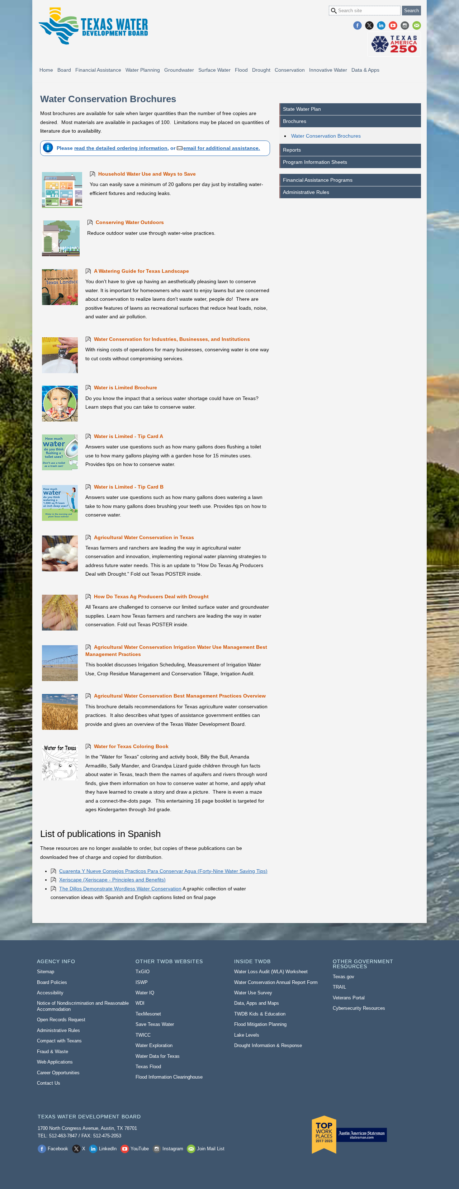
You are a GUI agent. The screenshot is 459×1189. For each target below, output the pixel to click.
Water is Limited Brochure (125, 387)
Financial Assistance (98, 70)
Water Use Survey (253, 992)
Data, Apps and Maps (256, 1003)
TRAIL (339, 987)
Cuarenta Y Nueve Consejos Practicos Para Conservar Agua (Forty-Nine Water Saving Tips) (163, 871)
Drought (261, 70)
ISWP (142, 982)
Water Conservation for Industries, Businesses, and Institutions (172, 339)
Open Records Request (61, 1019)
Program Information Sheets (315, 162)
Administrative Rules (306, 192)
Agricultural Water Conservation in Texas (144, 537)
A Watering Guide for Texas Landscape (141, 271)
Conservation (290, 70)
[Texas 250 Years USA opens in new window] (394, 44)
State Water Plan (302, 109)
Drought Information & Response (268, 1045)
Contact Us (48, 1083)
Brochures (294, 121)
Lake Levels (246, 1035)
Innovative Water (328, 70)
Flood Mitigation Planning (260, 1024)
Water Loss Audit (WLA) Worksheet (271, 971)
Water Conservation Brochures (326, 136)
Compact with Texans (59, 1040)
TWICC (143, 1035)
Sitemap (45, 971)
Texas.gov (343, 976)
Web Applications (55, 1062)
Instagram (405, 25)
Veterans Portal (349, 997)
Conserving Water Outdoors (130, 222)
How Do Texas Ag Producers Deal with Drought (151, 596)
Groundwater (179, 70)
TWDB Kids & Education (259, 1014)
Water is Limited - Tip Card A (128, 436)
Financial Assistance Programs (317, 180)
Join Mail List (416, 25)
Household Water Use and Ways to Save (147, 174)
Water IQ (145, 992)
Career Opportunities (58, 1072)
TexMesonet (148, 1014)
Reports (292, 150)
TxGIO (143, 971)
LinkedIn (381, 25)
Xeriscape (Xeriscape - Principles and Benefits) (112, 880)
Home (46, 70)
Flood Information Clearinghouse (169, 1077)
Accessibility (50, 992)
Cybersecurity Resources (359, 1008)
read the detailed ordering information (120, 148)
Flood (241, 70)
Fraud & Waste (52, 1051)
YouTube (393, 25)
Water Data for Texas (158, 1056)
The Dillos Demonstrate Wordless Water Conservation (120, 888)
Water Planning (143, 70)
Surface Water (214, 70)
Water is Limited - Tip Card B (129, 487)
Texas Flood (148, 1066)
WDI (140, 1003)
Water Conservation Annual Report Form (276, 982)
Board (64, 70)
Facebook (357, 25)
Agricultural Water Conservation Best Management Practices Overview (180, 696)
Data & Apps (365, 70)
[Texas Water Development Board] (93, 26)
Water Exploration (154, 1045)
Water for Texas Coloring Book (131, 746)
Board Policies (52, 982)
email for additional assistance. (221, 148)
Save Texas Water (155, 1024)
